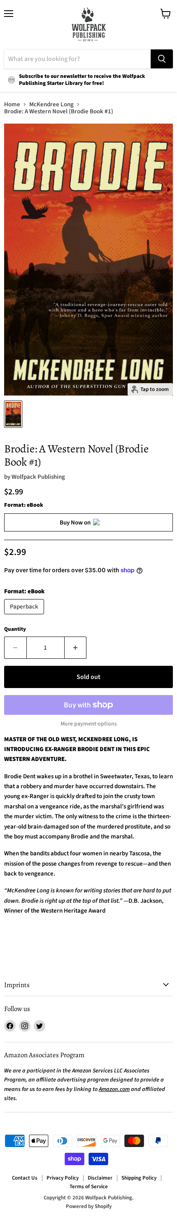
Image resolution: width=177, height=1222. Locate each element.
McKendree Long (51, 104)
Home (12, 104)
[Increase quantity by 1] (76, 648)
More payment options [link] (89, 724)
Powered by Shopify (89, 1206)
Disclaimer (100, 1178)
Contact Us (24, 1178)
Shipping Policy (138, 1178)
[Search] (162, 58)
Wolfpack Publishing (38, 477)
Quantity (15, 629)
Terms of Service (89, 1186)
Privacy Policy (63, 1178)
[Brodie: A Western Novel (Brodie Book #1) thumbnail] (13, 414)
